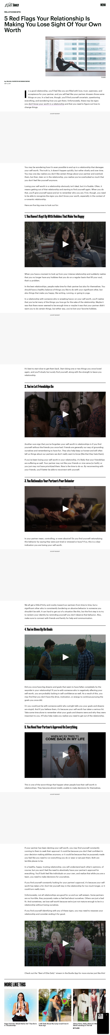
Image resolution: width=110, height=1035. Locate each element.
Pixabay (103, 77)
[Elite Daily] (11, 5)
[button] (65, 244)
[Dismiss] (106, 1015)
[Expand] (99, 1015)
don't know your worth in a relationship (46, 104)
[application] (65, 244)
